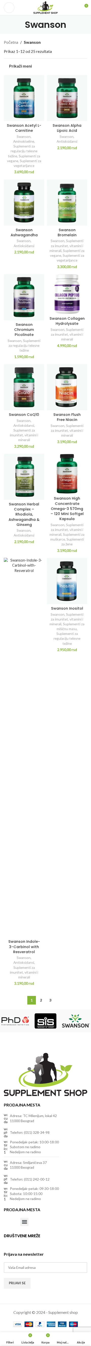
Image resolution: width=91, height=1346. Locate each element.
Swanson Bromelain (67, 232)
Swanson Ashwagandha (24, 232)
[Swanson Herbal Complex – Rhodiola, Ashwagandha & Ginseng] (24, 477)
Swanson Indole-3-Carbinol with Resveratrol (24, 946)
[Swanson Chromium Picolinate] (24, 297)
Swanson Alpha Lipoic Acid (67, 128)
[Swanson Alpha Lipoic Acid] (67, 98)
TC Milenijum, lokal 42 (40, 1116)
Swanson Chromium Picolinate (24, 329)
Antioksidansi (67, 141)
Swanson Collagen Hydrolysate (67, 321)
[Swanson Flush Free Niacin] (67, 387)
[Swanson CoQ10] (24, 387)
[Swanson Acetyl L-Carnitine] (24, 98)
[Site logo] (45, 7)
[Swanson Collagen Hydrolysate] (67, 294)
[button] (24, 1222)
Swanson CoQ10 (24, 414)
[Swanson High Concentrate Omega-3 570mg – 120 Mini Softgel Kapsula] (67, 474)
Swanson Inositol (67, 608)
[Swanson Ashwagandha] (24, 202)
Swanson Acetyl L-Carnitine (24, 128)
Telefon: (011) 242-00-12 (30, 1179)
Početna (11, 42)
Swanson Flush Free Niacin (67, 417)
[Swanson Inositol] (67, 581)
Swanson (24, 137)
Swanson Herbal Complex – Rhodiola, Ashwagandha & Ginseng (24, 514)
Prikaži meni (20, 66)
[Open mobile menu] (9, 8)
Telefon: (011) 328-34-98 (30, 1132)
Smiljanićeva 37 (35, 1162)
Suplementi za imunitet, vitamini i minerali (66, 245)
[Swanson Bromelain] (67, 202)
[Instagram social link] (13, 1242)
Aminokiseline (23, 141)
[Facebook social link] (7, 1242)
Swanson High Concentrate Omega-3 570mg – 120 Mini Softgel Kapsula (67, 508)
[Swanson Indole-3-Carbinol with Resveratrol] (24, 747)
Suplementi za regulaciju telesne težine (22, 151)
